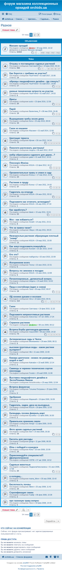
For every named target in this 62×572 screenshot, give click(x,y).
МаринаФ (33, 399)
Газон (12, 306)
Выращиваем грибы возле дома (26, 119)
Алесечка (33, 317)
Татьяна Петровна (37, 389)
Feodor (32, 373)
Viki (30, 352)
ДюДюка (33, 325)
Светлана (33, 309)
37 (59, 69)
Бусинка (32, 415)
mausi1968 (33, 332)
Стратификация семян (21, 492)
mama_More (34, 479)
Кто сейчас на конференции (16, 528)
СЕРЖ (31, 460)
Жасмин (32, 131)
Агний (31, 222)
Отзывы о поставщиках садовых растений (32, 63)
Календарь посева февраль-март (27, 413)
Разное (6, 25)
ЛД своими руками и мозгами (25, 296)
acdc (31, 101)
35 (52, 69)
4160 (47, 53)
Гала (31, 289)
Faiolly (31, 495)
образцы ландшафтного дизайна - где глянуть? (34, 81)
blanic (31, 212)
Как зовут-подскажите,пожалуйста (27, 246)
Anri (30, 432)
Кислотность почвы (20, 484)
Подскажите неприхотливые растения (29, 314)
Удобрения (15, 397)
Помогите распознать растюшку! (26, 148)
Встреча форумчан (19, 387)
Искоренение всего (19, 262)
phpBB (25, 563)
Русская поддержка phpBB (31, 566)
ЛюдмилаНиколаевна (38, 467)
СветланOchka (35, 66)
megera (32, 150)
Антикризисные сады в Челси (25, 339)
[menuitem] (8, 14)
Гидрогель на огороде (21, 192)
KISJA (31, 165)
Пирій (12, 109)
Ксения (32, 249)
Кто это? (14, 254)
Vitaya (31, 230)
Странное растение (19, 322)
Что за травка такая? (20, 227)
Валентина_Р (34, 111)
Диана (32, 48)
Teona (31, 265)
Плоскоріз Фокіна (18, 163)
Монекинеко (34, 341)
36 (55, 69)
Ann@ (31, 424)
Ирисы (13, 99)
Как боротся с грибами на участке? (28, 73)
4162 (58, 53)
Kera (31, 121)
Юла (31, 449)
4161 (53, 53)
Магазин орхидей (18, 45)
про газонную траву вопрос (24, 500)
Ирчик (31, 140)
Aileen (31, 487)
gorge (31, 441)
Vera (31, 299)
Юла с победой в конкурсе (23, 447)
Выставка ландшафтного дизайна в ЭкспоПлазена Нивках (28, 378)
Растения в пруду (18, 182)
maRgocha (33, 257)
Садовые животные (19, 464)
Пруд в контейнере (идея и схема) (27, 287)
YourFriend (33, 76)
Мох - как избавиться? (21, 219)
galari (31, 157)
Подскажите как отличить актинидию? (29, 202)
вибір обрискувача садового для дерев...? (32, 155)
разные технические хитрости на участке (31, 91)
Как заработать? (18, 210)
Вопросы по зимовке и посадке (26, 270)
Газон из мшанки (18, 128)
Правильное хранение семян (24, 421)
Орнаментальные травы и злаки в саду (30, 172)
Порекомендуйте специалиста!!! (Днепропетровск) (26, 456)
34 (48, 69)
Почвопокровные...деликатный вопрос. (30, 279)
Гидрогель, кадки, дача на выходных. (29, 405)
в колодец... (15, 476)
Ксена (31, 185)
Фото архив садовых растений (25, 429)
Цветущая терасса (19, 138)
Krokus (32, 175)
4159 (42, 53)
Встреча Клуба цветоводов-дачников (29, 329)
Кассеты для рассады (21, 439)
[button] (38, 35)
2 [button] (34, 34)
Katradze (32, 363)
